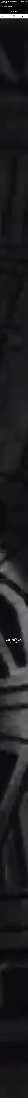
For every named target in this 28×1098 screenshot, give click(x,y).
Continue (19, 11)
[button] (25, 16)
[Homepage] (14, 16)
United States (6, 6)
